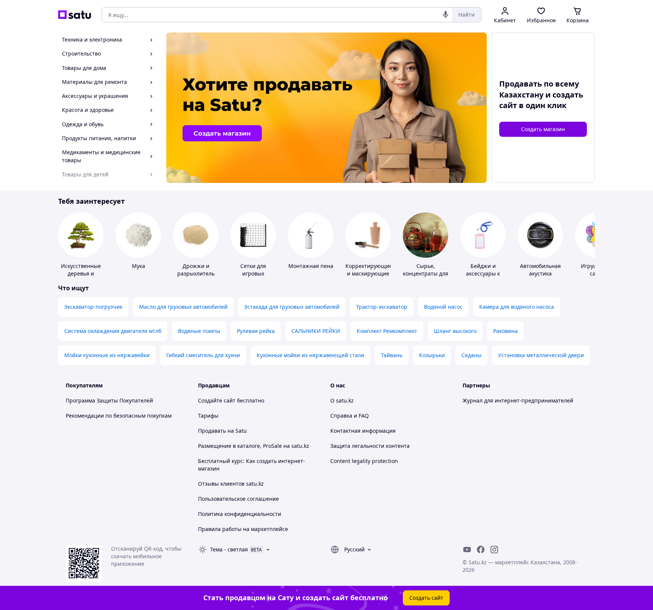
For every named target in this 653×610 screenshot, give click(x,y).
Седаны (471, 355)
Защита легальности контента (370, 445)
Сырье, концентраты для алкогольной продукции (425, 277)
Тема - (229, 549)
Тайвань (391, 355)
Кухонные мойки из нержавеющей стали (310, 355)
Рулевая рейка (256, 330)
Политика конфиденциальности (239, 513)
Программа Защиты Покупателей (109, 400)
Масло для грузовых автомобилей (183, 306)
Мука (138, 265)
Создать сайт (426, 597)
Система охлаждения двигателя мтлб (112, 330)
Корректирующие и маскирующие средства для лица (368, 277)
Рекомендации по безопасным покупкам (119, 415)
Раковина (505, 330)
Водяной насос (443, 306)
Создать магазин (543, 129)
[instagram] (494, 549)
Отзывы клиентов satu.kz (231, 483)
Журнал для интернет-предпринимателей (518, 400)
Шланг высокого (455, 330)
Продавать (212, 430)
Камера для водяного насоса (516, 306)
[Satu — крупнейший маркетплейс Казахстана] (74, 14)
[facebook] (480, 549)
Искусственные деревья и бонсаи (81, 273)
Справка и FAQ (349, 415)
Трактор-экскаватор (381, 306)
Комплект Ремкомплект (387, 330)
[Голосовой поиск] (445, 15)
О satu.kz (342, 400)
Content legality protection (364, 460)
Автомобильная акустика (540, 269)
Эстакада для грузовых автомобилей (291, 306)
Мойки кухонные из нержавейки (107, 355)
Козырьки (432, 355)
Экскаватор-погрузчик (93, 306)
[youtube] (467, 549)
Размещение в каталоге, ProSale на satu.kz (253, 445)
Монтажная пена (310, 265)
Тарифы (208, 415)
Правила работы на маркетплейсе (243, 529)
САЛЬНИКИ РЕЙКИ (315, 330)
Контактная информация (363, 430)
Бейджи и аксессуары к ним (483, 273)
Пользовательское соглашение (238, 498)
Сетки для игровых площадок (253, 273)
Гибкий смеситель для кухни (203, 355)
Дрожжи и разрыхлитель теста (196, 273)
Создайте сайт (216, 400)
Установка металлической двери (541, 355)
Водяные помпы (199, 330)
